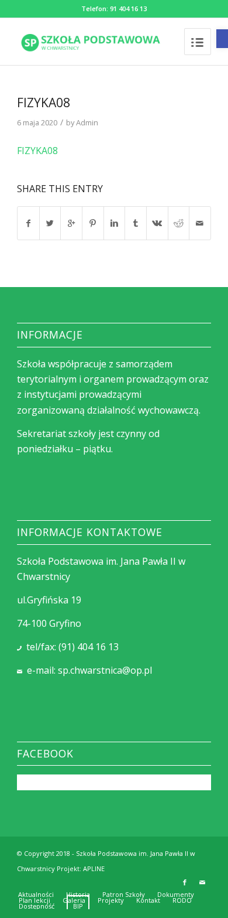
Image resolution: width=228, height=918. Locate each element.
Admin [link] (87, 122)
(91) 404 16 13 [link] (88, 646)
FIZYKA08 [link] (43, 102)
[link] (222, 38)
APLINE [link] (94, 868)
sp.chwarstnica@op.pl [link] (105, 670)
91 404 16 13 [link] (128, 8)
